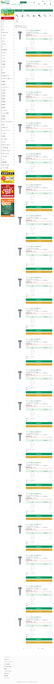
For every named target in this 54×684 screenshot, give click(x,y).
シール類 (3, 133)
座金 (3, 29)
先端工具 (3, 95)
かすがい (3, 67)
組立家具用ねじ (4, 49)
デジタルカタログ (7, 671)
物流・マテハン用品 (5, 164)
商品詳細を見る (39, 52)
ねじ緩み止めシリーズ (6, 75)
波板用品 (3, 64)
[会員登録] (38, 3)
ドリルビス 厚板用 (5, 113)
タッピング (4, 44)
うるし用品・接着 (5, 147)
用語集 (5, 668)
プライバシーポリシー (8, 661)
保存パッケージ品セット (6, 144)
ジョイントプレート (5, 87)
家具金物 (3, 136)
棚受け (3, 124)
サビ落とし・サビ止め (6, 150)
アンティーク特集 (5, 167)
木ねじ (3, 41)
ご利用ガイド (7, 659)
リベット (3, 55)
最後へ (43, 648)
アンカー (3, 58)
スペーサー (4, 38)
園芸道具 (3, 107)
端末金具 (3, 72)
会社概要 (6, 675)
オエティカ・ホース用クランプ (7, 121)
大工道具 (3, 90)
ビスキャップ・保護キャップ (7, 78)
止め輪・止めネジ (5, 32)
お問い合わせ (7, 673)
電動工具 (3, 98)
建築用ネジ (4, 116)
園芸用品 (3, 104)
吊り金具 (3, 61)
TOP (2, 8)
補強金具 (3, 84)
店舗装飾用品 (4, 162)
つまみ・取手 (4, 156)
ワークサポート (4, 110)
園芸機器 (3, 101)
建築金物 (3, 118)
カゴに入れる (39, 55)
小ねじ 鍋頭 (8, 8)
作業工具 (3, 92)
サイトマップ (7, 678)
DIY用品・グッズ (5, 127)
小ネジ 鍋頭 (20, 10)
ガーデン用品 (4, 139)
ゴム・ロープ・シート (6, 130)
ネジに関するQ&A (8, 666)
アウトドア (4, 141)
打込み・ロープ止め (5, 153)
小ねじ (4, 8)
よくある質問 (7, 664)
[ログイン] (50, 3)
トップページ (7, 657)
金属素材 (3, 81)
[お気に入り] (44, 3)
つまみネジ (4, 35)
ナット (3, 26)
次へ (39, 648)
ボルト (3, 23)
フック (3, 159)
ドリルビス (4, 52)
